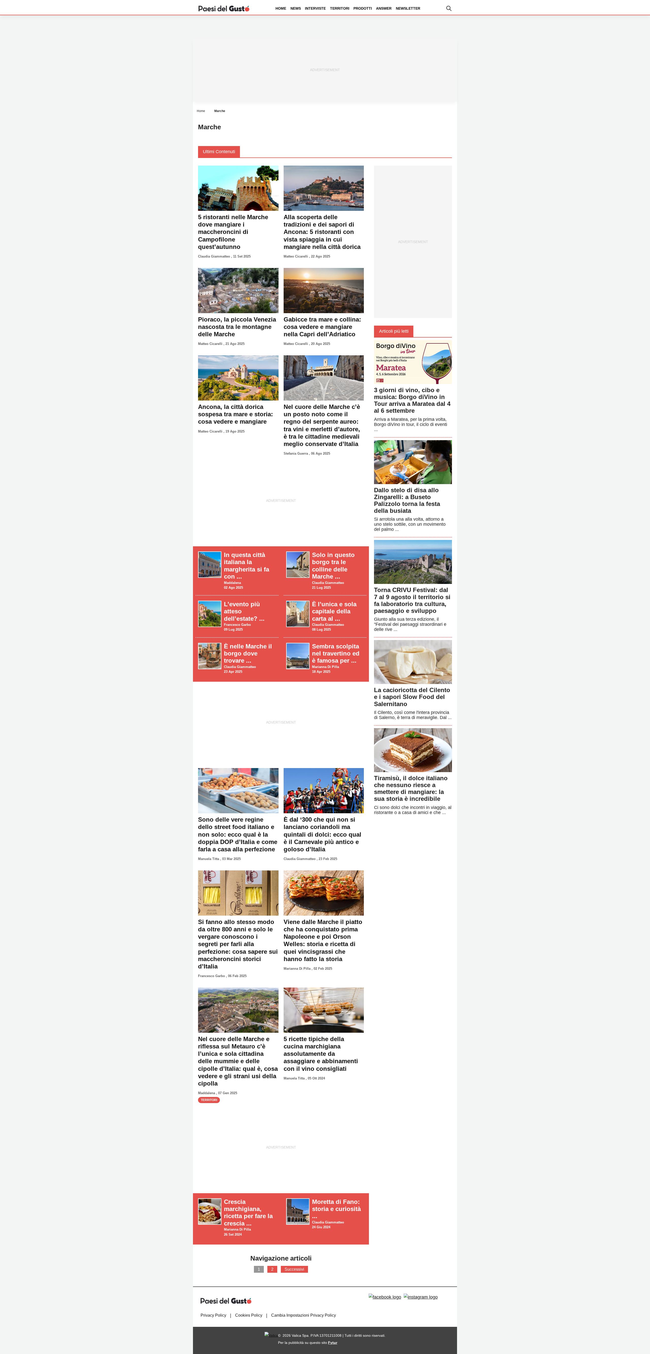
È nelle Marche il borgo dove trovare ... (248, 653)
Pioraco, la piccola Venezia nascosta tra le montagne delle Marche (237, 327)
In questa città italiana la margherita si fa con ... (246, 565)
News (295, 8)
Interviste (315, 8)
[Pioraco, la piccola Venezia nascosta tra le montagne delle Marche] (238, 290)
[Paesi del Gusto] (224, 8)
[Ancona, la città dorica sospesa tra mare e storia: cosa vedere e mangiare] (238, 377)
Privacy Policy (213, 1315)
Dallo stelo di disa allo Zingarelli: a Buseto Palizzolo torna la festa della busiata (407, 500)
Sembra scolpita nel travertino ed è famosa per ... (336, 653)
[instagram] (421, 1297)
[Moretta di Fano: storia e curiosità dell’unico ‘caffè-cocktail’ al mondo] (298, 1211)
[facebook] (385, 1297)
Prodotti (362, 8)
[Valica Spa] (271, 1335)
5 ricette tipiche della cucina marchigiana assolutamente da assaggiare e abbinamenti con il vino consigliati (321, 1054)
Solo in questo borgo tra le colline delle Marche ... (333, 565)
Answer (384, 8)
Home (280, 8)
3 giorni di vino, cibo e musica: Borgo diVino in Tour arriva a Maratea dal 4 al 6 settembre (412, 400)
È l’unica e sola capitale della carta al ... (334, 611)
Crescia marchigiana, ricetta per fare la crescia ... (248, 1212)
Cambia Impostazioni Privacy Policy (303, 1315)
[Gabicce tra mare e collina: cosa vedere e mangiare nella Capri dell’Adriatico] (324, 290)
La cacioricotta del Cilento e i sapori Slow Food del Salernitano (412, 697)
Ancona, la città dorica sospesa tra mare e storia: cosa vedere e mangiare (235, 414)
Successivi (294, 1269)
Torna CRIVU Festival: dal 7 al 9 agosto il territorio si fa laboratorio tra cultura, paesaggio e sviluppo (412, 600)
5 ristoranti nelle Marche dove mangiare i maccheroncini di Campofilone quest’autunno (233, 232)
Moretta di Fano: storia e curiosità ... (336, 1209)
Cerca (610, 27)
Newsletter (408, 8)
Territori (339, 8)
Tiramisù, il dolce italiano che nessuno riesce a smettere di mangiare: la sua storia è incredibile (411, 788)
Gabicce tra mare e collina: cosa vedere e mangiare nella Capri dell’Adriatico (322, 327)
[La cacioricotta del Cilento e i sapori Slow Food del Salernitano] (413, 661)
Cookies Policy (248, 1315)
